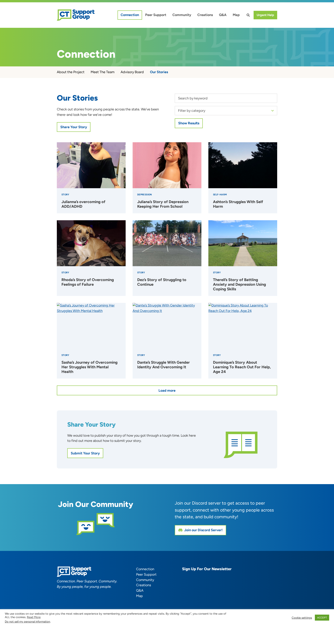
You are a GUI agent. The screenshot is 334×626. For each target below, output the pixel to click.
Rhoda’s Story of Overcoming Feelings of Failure (87, 282)
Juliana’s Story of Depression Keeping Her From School (162, 204)
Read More (34, 617)
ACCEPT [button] (322, 617)
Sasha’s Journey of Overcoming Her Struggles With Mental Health (89, 367)
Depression (144, 194)
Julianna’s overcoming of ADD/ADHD (83, 204)
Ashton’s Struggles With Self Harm (238, 204)
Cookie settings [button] (302, 617)
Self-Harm (220, 194)
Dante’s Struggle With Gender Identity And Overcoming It (163, 364)
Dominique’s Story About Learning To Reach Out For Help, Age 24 (242, 367)
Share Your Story (73, 127)
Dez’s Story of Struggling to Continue (161, 282)
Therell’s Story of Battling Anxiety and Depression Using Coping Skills (239, 284)
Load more (167, 390)
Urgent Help (265, 15)
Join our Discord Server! (203, 530)
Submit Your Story (85, 453)
